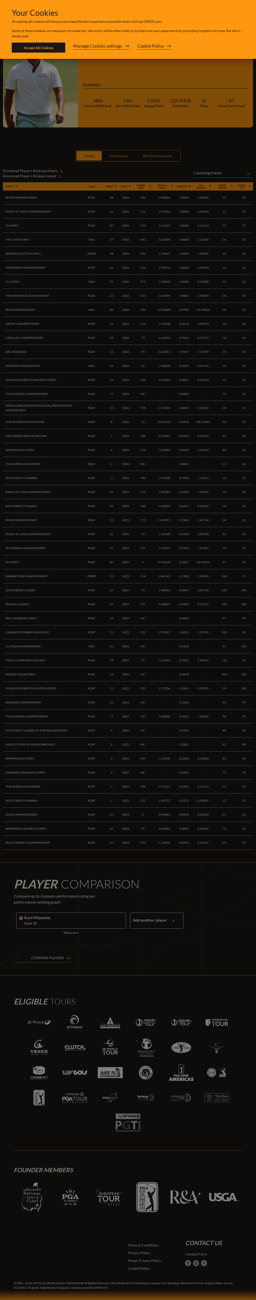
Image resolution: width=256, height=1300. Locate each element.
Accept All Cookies (38, 48)
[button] (101, 48)
